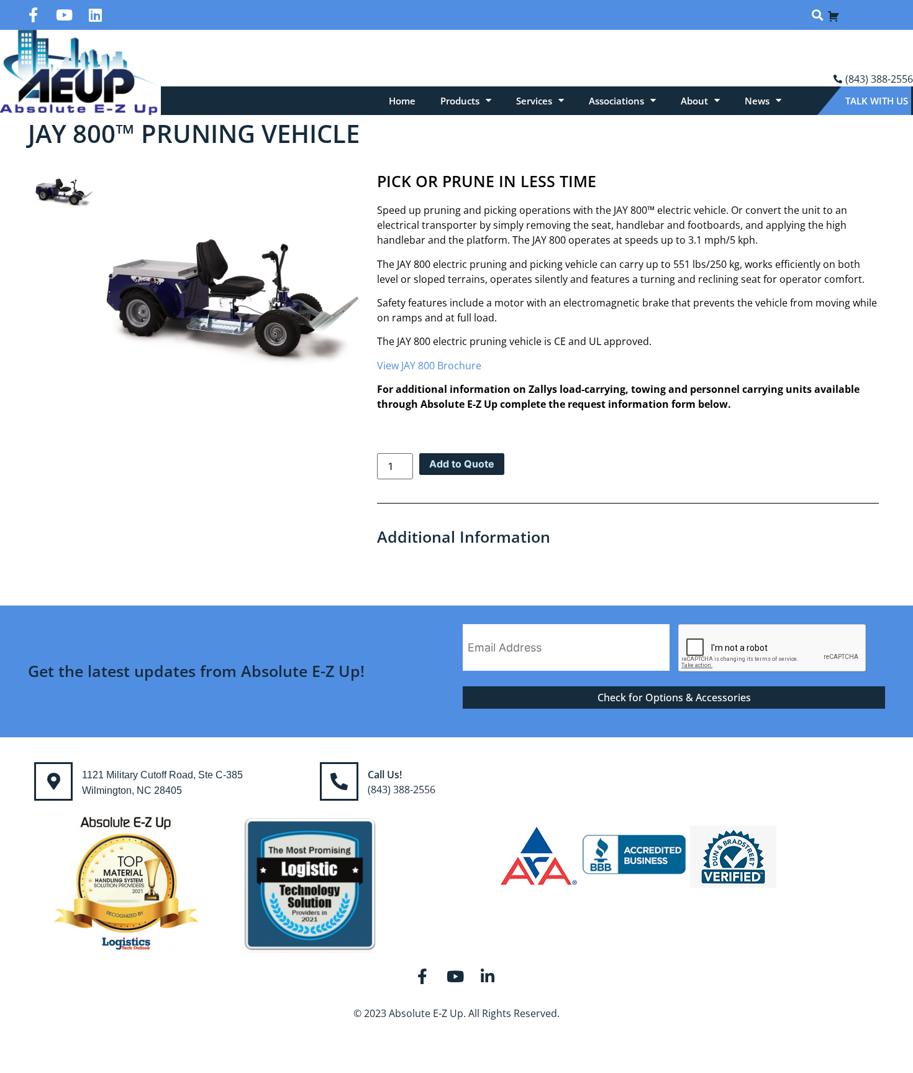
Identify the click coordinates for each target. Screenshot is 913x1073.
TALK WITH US (876, 100)
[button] (817, 15)
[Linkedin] (95, 15)
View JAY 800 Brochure (429, 365)
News (757, 100)
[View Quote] (833, 15)
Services (534, 100)
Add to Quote (461, 464)
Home (402, 100)
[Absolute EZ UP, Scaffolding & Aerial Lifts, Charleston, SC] (634, 856)
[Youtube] (64, 15)
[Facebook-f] (33, 15)
